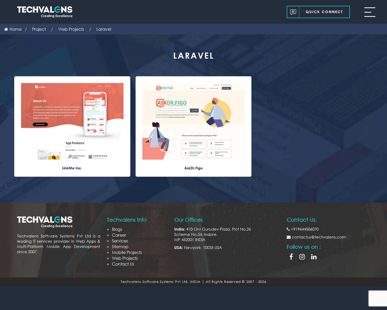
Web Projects (125, 258)
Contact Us (123, 264)
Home (15, 29)
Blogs (117, 229)
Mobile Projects (127, 252)
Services (120, 240)
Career (119, 235)
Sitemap (120, 246)
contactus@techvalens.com (318, 237)
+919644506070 (304, 229)
